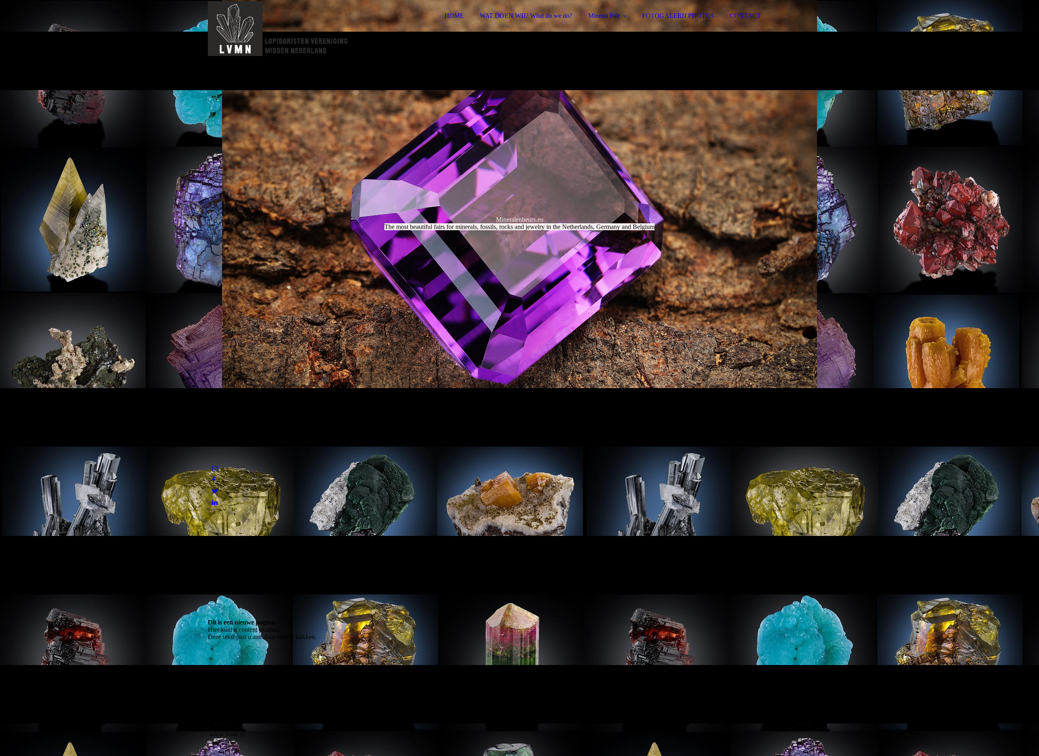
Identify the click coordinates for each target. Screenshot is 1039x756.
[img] (279, 28)
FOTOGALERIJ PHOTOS (678, 15)
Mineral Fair (604, 15)
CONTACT (745, 15)
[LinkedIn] (215, 502)
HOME (454, 15)
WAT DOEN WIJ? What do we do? (526, 15)
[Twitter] (215, 491)
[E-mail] (215, 468)
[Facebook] (214, 479)
